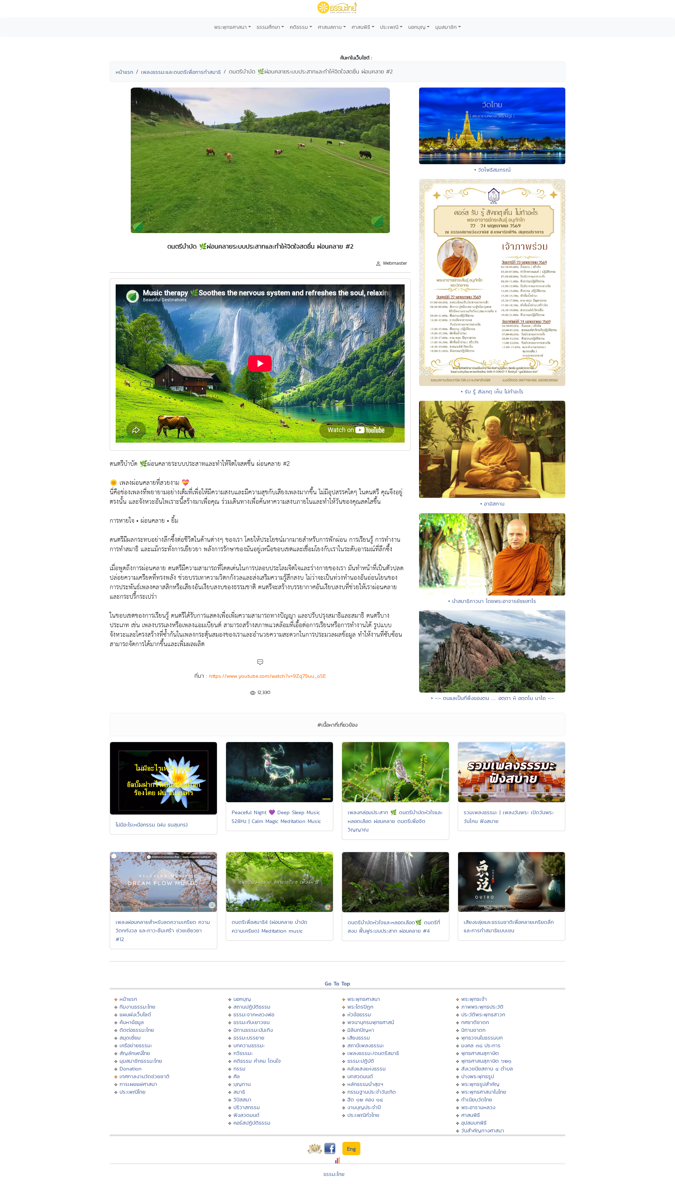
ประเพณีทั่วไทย (363, 1115)
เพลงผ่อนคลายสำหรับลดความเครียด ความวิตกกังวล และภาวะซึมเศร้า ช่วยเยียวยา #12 (163, 930)
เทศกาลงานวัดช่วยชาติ (144, 1076)
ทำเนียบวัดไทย (476, 1099)
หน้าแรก (124, 72)
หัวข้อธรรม (359, 1014)
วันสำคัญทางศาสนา (482, 1130)
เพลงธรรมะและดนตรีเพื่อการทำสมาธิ (181, 72)
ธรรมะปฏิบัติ (360, 1060)
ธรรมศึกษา (268, 27)
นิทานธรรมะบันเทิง (253, 1030)
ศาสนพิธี (361, 27)
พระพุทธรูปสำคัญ (480, 1084)
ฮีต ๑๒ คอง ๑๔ (365, 1099)
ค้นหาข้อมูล (132, 1022)
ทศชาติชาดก (475, 1022)
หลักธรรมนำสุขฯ (365, 1084)
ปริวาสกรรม (246, 1107)
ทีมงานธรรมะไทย (137, 1006)
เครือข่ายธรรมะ (136, 1045)
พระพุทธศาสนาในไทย (483, 1091)
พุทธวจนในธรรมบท (482, 1037)
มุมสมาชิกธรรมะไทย (141, 1060)
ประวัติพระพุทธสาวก (483, 1014)
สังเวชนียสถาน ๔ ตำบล (487, 1068)
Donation (131, 1068)
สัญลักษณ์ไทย (135, 1053)
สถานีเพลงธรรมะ (365, 1045)
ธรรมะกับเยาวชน (251, 1022)
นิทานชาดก (473, 1030)
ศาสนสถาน (330, 27)
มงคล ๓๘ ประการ (481, 1045)
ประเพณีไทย (133, 1091)
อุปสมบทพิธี (474, 1122)
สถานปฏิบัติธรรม (251, 1006)
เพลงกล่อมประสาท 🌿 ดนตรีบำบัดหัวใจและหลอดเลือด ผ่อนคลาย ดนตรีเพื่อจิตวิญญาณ (395, 821)
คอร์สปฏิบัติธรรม (251, 1122)
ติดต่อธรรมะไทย (137, 1030)
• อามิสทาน (492, 503)
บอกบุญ (417, 27)
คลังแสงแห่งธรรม (366, 1068)
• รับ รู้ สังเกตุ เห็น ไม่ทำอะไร (492, 391)
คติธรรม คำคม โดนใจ (257, 1060)
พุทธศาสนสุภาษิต (480, 1053)
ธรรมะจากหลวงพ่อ (253, 1014)
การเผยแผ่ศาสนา (138, 1084)
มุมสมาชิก (446, 27)
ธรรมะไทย (334, 1174)
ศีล (236, 1076)
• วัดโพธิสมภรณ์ (492, 169)
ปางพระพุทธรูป (477, 1076)
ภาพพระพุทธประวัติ (482, 1006)
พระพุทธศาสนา (230, 27)
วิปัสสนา (242, 1099)
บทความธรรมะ (249, 1045)
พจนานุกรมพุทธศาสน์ (370, 1022)
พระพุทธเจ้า (474, 999)
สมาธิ (239, 1091)
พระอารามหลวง (478, 1107)
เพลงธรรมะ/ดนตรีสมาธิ (373, 1053)
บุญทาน (242, 1084)
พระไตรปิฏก (360, 1006)
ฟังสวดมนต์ (246, 1115)
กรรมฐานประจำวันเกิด (371, 1091)
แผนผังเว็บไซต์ (135, 1014)
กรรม (239, 1068)
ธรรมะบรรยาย (248, 1037)
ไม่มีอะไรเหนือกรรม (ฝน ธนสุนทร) (152, 824)
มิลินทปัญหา (360, 1030)
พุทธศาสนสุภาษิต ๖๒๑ (486, 1060)
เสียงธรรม (358, 1037)
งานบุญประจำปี (364, 1107)
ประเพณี (389, 27)
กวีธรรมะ (243, 1053)
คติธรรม (299, 27)
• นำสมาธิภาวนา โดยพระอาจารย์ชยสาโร (492, 601)
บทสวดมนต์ (360, 1076)
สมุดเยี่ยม (130, 1037)
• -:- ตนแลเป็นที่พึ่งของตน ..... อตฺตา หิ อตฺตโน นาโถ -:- (492, 698)
